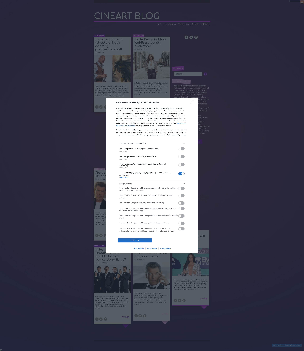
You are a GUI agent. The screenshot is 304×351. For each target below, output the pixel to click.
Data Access (152, 249)
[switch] (181, 148)
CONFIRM (135, 240)
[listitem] (152, 143)
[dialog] (152, 175)
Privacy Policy (165, 249)
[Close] (193, 102)
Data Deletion (138, 249)
